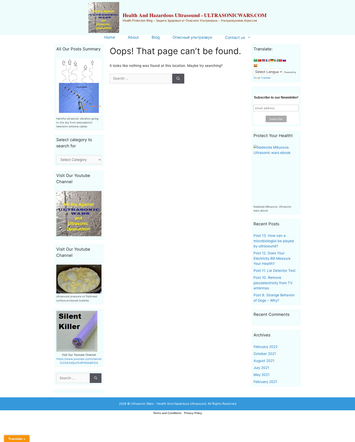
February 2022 (266, 347)
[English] (263, 60)
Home (109, 37)
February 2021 (265, 382)
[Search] (178, 79)
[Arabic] (255, 60)
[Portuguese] (280, 60)
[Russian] (284, 60)
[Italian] (276, 60)
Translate (266, 78)
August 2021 (264, 361)
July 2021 (261, 368)
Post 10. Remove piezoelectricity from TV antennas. (273, 283)
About (133, 37)
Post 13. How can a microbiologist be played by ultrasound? (274, 241)
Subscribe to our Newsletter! (276, 97)
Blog (156, 37)
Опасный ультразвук (192, 37)
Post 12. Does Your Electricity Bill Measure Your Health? (272, 258)
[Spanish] (255, 65)
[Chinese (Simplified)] (259, 60)
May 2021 (262, 375)
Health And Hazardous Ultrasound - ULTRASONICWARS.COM (195, 15)
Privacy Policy (193, 413)
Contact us (235, 37)
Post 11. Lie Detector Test (274, 271)
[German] (272, 60)
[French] (268, 60)
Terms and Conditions (167, 413)
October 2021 (265, 354)
